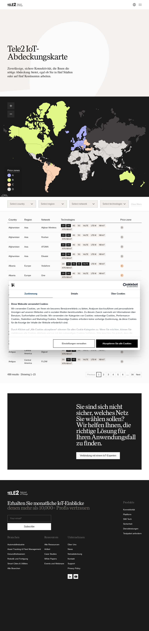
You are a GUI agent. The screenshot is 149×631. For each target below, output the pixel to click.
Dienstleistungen (130, 528)
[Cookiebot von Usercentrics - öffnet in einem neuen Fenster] (125, 285)
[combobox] (21, 204)
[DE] (134, 4)
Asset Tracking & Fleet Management (24, 549)
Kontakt (71, 559)
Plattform (127, 514)
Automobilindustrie (15, 544)
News (70, 549)
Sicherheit (127, 524)
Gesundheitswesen (16, 554)
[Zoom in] (10, 105)
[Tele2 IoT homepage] (15, 4)
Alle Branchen (13, 568)
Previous (91, 374)
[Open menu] (140, 4)
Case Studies (50, 554)
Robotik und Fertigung (17, 559)
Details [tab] (74, 293)
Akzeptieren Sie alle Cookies (116, 343)
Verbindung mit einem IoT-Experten (98, 455)
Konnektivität (129, 509)
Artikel (47, 549)
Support (71, 563)
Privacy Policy (74, 568)
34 (132, 374)
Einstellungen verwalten (74, 343)
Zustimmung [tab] (30, 293)
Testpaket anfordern (132, 533)
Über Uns (72, 544)
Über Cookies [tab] (118, 293)
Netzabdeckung (75, 554)
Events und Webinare (54, 563)
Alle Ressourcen (51, 544)
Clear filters (136, 204)
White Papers (50, 559)
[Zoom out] (10, 113)
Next (138, 374)
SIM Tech (127, 519)
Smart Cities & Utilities (17, 563)
